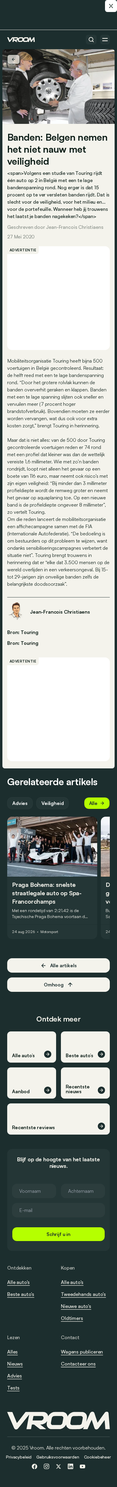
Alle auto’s (18, 1282)
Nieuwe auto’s (76, 1306)
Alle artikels (63, 965)
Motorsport (49, 932)
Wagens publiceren (82, 1352)
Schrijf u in (58, 1234)
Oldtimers (72, 1318)
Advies (20, 803)
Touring (29, 643)
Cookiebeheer (97, 1456)
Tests (13, 1388)
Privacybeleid (19, 1456)
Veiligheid (52, 803)
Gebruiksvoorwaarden (57, 1456)
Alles (12, 1352)
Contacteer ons (78, 1364)
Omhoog (54, 985)
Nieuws (15, 1364)
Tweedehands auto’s (83, 1294)
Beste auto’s (20, 1294)
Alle (93, 803)
